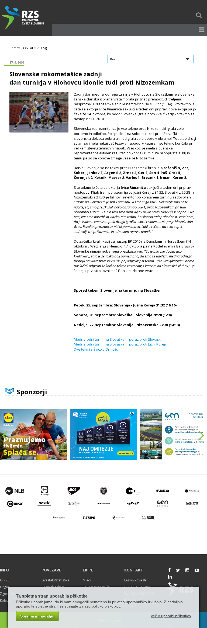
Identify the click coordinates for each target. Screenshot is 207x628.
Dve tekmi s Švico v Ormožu (96, 349)
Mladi (87, 580)
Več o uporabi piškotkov (171, 616)
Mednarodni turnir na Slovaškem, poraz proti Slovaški (117, 339)
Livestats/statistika (55, 580)
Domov (14, 48)
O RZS (4, 580)
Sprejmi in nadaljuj (37, 616)
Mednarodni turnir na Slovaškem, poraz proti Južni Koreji (120, 344)
